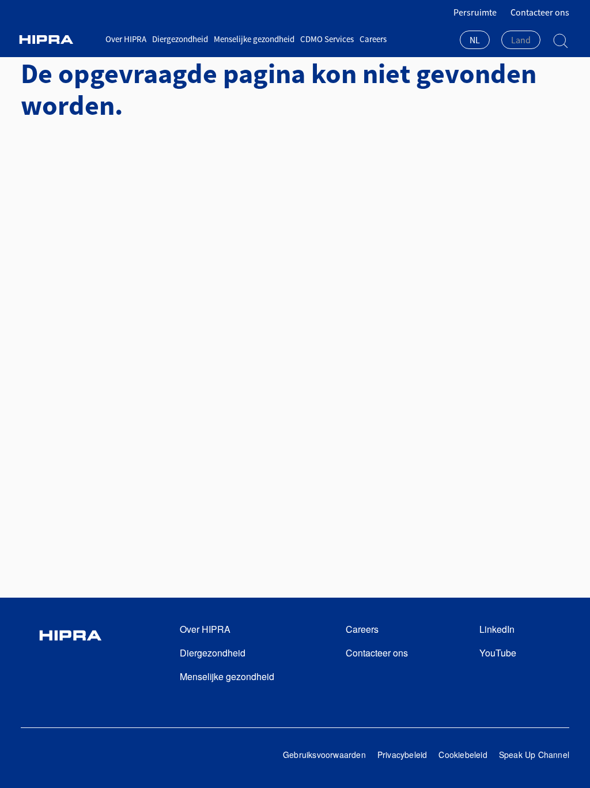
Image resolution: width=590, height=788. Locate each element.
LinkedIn (497, 629)
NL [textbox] (475, 40)
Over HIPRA (125, 38)
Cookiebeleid (462, 754)
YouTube (497, 652)
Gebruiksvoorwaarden (324, 754)
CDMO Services (327, 38)
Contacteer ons (539, 12)
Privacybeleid (402, 754)
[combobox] (475, 41)
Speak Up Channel (534, 754)
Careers (373, 38)
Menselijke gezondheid (254, 38)
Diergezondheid (180, 38)
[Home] (59, 39)
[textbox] (520, 40)
